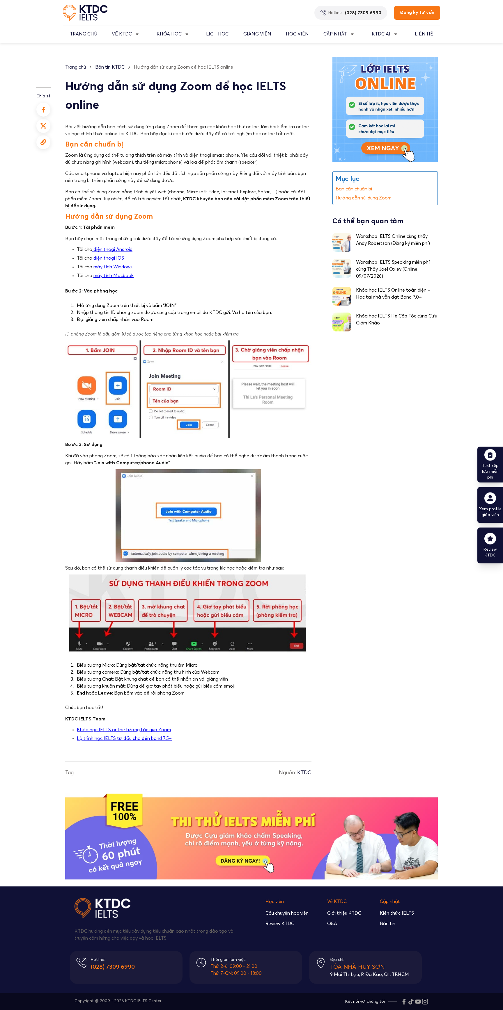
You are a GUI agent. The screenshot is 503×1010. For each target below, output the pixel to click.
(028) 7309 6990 (113, 967)
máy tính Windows (112, 267)
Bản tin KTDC (110, 67)
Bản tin (387, 923)
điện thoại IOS (108, 258)
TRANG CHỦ (83, 34)
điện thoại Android (112, 249)
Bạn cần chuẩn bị (354, 188)
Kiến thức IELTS (397, 913)
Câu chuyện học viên (287, 913)
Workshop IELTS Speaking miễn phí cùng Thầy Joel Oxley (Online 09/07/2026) (393, 269)
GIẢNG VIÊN (257, 34)
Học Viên (297, 34)
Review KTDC (279, 923)
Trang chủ (75, 67)
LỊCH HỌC (217, 34)
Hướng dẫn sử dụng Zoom (364, 197)
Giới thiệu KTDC (344, 913)
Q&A (332, 923)
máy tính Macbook (113, 275)
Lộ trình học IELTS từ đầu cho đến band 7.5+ (124, 738)
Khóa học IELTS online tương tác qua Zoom (124, 729)
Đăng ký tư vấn (417, 12)
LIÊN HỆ (424, 34)
